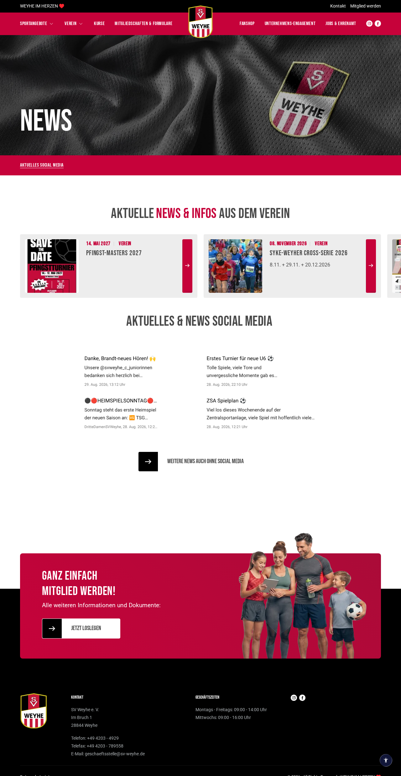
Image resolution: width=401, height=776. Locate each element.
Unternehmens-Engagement (290, 24)
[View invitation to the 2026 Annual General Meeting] (235, 266)
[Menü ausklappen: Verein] (81, 23)
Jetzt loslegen (86, 628)
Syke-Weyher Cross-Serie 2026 (309, 253)
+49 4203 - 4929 (103, 738)
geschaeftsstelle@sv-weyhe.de (115, 753)
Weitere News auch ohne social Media (205, 461)
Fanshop (247, 24)
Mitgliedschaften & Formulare (143, 24)
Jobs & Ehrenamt (340, 24)
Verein (70, 24)
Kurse (99, 24)
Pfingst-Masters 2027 (114, 253)
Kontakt (338, 5)
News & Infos (186, 213)
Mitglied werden (365, 5)
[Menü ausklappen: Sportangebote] (51, 23)
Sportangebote (33, 24)
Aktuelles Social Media (42, 165)
